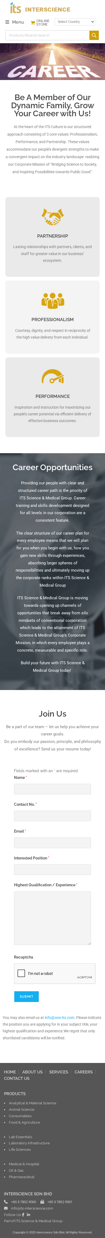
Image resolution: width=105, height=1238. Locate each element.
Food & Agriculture (24, 1122)
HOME (10, 1072)
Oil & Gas (16, 1170)
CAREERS (84, 1072)
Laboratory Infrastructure (29, 1143)
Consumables (20, 1116)
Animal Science (21, 1109)
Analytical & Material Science (32, 1103)
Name (20, 777)
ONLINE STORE (43, 22)
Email (20, 831)
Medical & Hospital (24, 1164)
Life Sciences (20, 1149)
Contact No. (25, 804)
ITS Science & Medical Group (38, 1221)
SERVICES (58, 1072)
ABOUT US (32, 1072)
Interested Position (31, 858)
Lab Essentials (20, 1137)
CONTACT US (16, 1078)
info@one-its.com (59, 1017)
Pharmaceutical (21, 1177)
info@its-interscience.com (32, 1208)
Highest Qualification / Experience (46, 885)
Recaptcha (23, 957)
